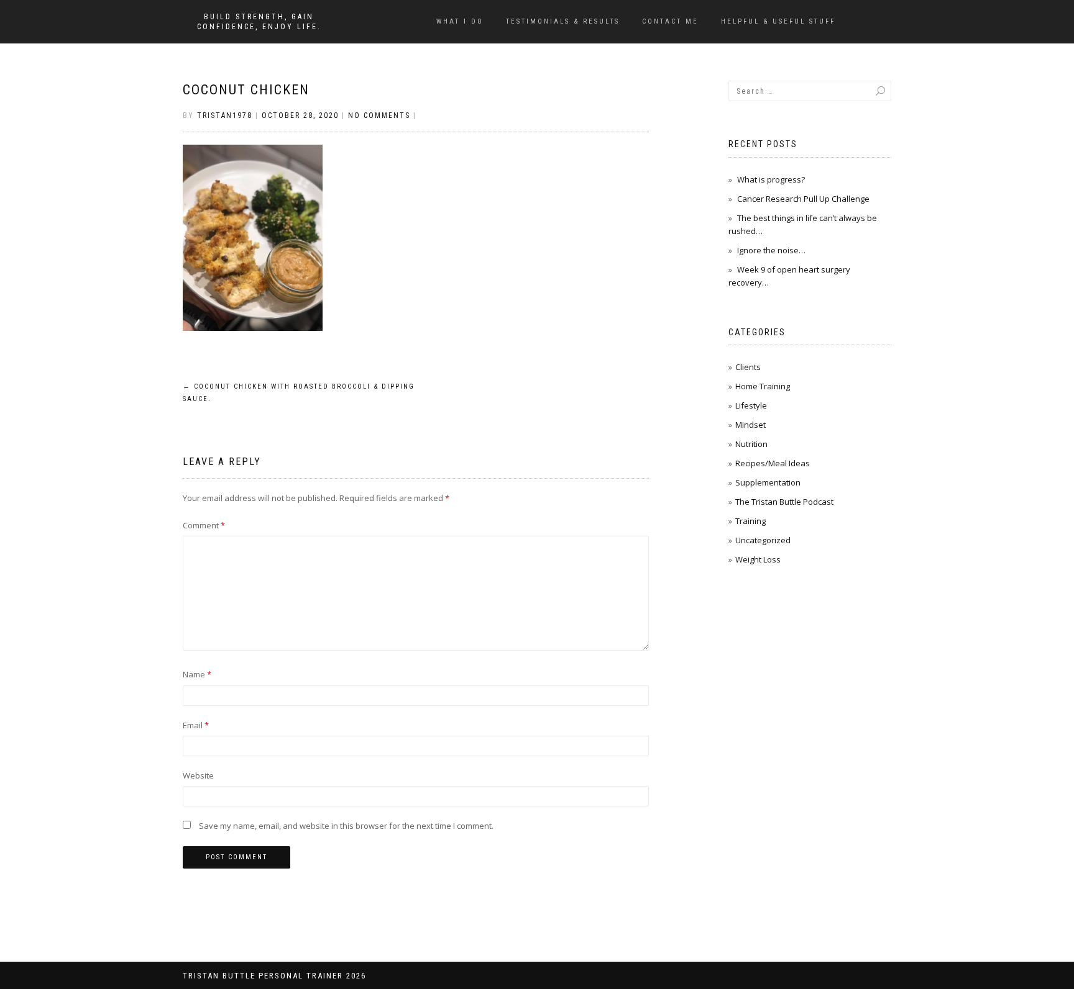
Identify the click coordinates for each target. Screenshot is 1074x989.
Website (198, 775)
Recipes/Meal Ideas (772, 463)
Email (196, 725)
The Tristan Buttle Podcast (784, 501)
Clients (748, 367)
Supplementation (768, 482)
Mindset (750, 424)
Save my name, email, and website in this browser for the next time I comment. (346, 825)
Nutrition (751, 443)
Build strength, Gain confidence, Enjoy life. (259, 21)
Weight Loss (758, 559)
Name (197, 674)
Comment (204, 525)
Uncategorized (763, 540)
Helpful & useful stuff (778, 21)
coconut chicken (246, 89)
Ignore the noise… (771, 250)
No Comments (379, 115)
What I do (460, 21)
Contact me (670, 21)
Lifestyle (751, 405)
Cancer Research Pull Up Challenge (803, 198)
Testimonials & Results (563, 21)
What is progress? (771, 179)
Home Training (762, 386)
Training (750, 520)
